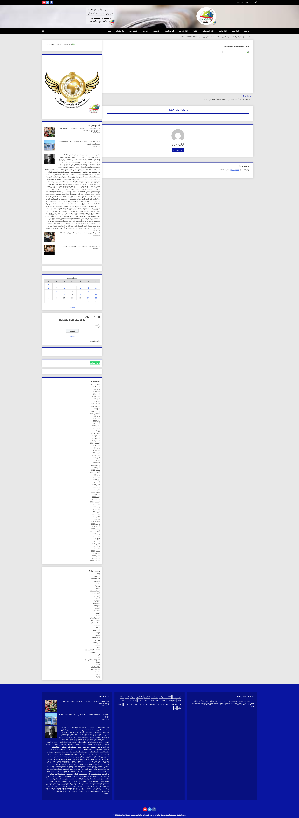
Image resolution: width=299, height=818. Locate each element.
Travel (98, 588)
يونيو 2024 (96, 447)
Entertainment (95, 578)
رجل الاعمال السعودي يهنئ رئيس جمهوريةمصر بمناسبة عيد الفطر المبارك (160, 704)
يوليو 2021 (96, 533)
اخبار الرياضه (183, 30)
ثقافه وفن (133, 30)
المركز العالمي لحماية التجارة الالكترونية (132, 814)
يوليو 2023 (96, 474)
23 (96, 297)
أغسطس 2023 (95, 472)
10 (88, 291)
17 (88, 294)
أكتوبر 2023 (96, 467)
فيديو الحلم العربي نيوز (92, 659)
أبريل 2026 (96, 393)
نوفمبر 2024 (95, 435)
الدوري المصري (171, 700)
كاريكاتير (97, 664)
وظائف (97, 674)
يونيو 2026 (96, 389)
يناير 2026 (97, 401)
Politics (97, 586)
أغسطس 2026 (95, 384)
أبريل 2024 (96, 452)
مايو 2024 (96, 450)
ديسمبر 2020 (95, 550)
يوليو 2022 (96, 504)
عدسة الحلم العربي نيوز (92, 649)
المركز (139, 700)
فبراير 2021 (96, 546)
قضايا (98, 662)
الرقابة (158, 700)
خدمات (97, 635)
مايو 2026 (96, 391)
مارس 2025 (96, 425)
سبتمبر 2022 (95, 499)
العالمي (152, 700)
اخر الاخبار (97, 610)
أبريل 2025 (96, 423)
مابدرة (120, 704)
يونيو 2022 (96, 506)
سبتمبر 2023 (95, 470)
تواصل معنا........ (95, 362)
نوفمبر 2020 (95, 553)
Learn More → (178, 150)
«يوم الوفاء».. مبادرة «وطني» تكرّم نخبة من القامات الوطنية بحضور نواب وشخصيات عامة (80, 129)
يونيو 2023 (96, 477)
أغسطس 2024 (95, 443)
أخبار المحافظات (208, 30)
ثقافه (98, 627)
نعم (96, 324)
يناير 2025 (97, 430)
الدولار (163, 700)
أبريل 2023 (96, 482)
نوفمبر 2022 (95, 494)
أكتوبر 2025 (96, 408)
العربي (145, 700)
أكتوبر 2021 (96, 526)
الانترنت (133, 696)
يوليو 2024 (96, 445)
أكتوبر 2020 (96, 555)
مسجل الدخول (234, 169)
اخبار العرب (235, 30)
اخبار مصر (247, 30)
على (131, 704)
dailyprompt (177, 696)
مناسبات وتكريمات (94, 669)
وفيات (98, 676)
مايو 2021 (96, 538)
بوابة (134, 700)
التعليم (98, 615)
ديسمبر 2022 (95, 492)
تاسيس (129, 700)
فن (99, 657)
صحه (109, 30)
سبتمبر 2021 (95, 528)
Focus (98, 583)
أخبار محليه (96, 595)
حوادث (98, 632)
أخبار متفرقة (96, 593)
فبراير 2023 (96, 487)
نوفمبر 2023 (95, 465)
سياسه (97, 644)
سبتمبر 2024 (95, 440)
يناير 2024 (97, 460)
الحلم (179, 700)
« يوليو (73, 306)
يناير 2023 (97, 489)
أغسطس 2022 (95, 501)
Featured (97, 581)
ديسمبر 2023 (95, 462)
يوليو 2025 (96, 416)
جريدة (123, 700)
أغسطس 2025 (95, 413)
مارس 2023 (96, 484)
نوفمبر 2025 (95, 406)
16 (96, 294)
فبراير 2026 (96, 398)
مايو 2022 (96, 509)
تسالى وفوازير (95, 622)
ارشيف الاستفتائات (94, 341)
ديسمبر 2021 (95, 521)
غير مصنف (96, 654)
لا (97, 327)
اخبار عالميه (223, 30)
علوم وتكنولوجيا (94, 652)
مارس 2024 (96, 455)
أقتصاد (195, 30)
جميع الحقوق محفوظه (178, 814)
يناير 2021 (97, 548)
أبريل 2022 (96, 511)
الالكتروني (147, 696)
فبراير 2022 (96, 516)
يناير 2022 (97, 519)
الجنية (121, 696)
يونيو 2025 (96, 418)
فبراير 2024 (96, 457)
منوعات (97, 671)
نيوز (175, 708)
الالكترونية (139, 696)
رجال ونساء (120, 30)
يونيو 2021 (96, 536)
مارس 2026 (96, 396)
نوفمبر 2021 (95, 523)
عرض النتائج (72, 336)
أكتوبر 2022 (96, 496)
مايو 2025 (96, 420)
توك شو (156, 30)
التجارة (127, 696)
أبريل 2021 (96, 541)
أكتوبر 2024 (96, 438)
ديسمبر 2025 (95, 403)
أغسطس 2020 (95, 560)
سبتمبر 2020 (95, 558)
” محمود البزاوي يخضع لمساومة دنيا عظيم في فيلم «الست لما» (79, 232)
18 (80, 294)
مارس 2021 (96, 543)
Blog (98, 573)
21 (56, 294)
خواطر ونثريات (95, 637)
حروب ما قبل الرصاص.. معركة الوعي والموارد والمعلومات (81, 246)
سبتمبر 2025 (95, 411)
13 (64, 291)
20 (64, 294)
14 (56, 291)
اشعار (98, 612)
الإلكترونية (154, 696)
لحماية (126, 704)
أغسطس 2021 (95, 531)
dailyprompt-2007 (165, 696)
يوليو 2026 (96, 386)
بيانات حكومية (95, 620)
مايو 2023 (96, 479)
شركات (136, 704)
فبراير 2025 (96, 428)
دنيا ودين (145, 30)
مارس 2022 (96, 514)
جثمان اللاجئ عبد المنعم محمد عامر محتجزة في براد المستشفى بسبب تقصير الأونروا (79, 142)
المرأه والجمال (169, 30)
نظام (179, 708)
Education (96, 576)
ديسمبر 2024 (95, 433)
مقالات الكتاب (95, 666)
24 (88, 297)
